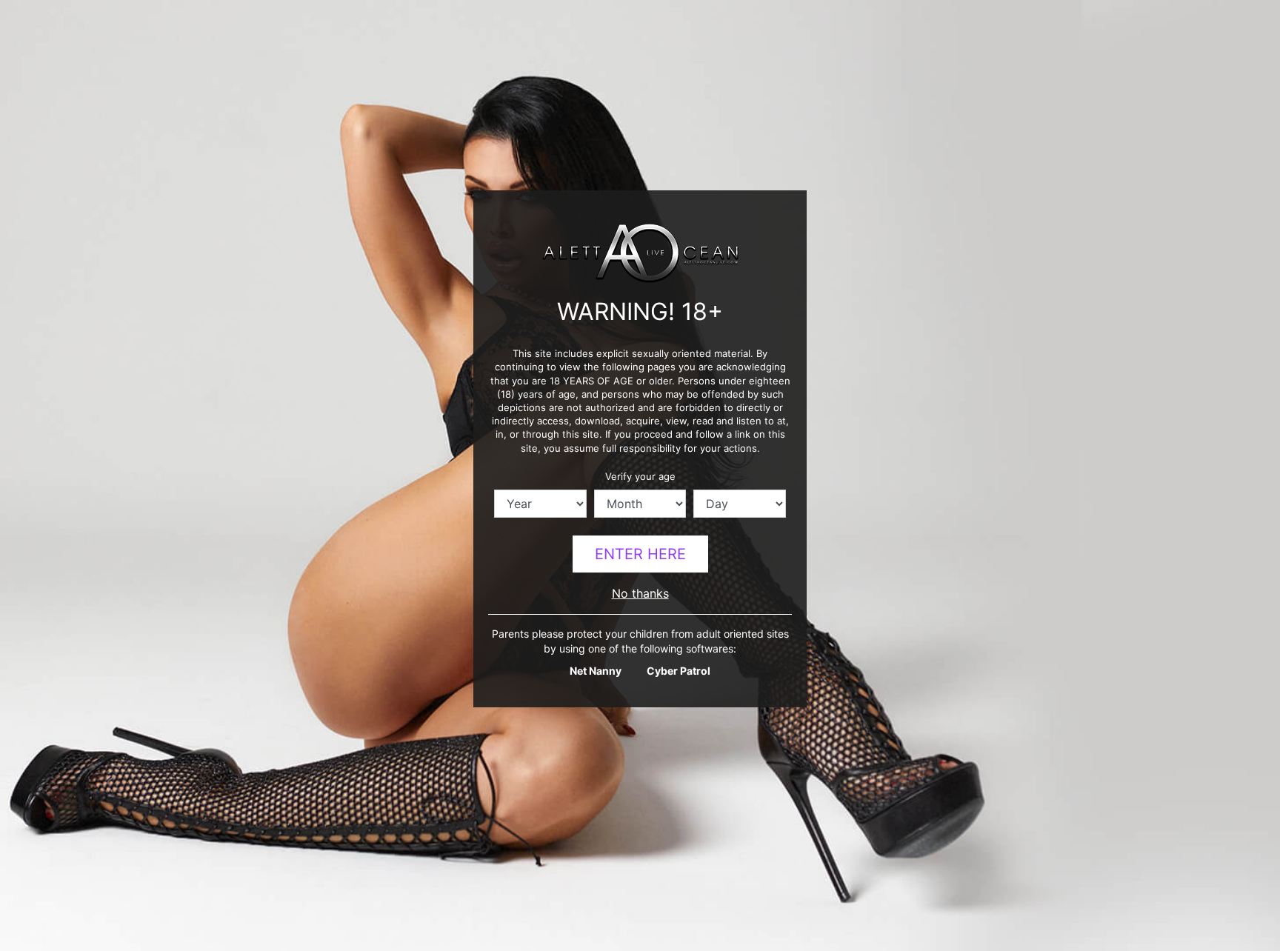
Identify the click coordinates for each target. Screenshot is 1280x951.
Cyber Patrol (678, 670)
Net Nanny (595, 670)
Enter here (640, 554)
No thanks (640, 593)
